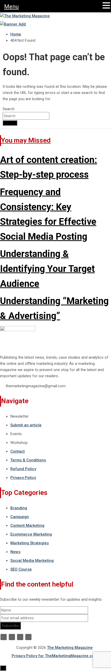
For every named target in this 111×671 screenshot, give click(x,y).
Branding (18, 508)
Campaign (19, 516)
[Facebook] (4, 637)
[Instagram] (28, 637)
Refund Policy (23, 469)
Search (8, 109)
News (15, 551)
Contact (17, 451)
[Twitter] (12, 637)
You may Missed (26, 140)
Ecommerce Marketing (31, 534)
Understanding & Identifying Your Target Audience (47, 268)
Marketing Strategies (29, 543)
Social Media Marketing (32, 560)
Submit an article (26, 425)
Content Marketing (27, 525)
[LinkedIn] (20, 637)
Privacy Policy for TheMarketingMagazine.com (55, 655)
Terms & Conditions (28, 460)
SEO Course (21, 569)
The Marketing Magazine (70, 647)
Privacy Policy (23, 477)
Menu (11, 6)
